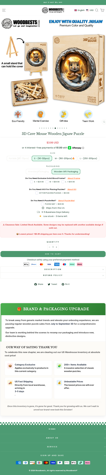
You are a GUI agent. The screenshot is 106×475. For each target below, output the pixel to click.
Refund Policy (53, 275)
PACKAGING (53, 166)
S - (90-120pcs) (42, 158)
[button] (84, 10)
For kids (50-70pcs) (19, 158)
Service (52, 447)
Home (52, 429)
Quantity (53, 242)
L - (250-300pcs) (88, 158)
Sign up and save (52, 455)
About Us (52, 438)
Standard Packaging (38, 171)
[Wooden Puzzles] (53, 10)
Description (53, 269)
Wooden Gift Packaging (66, 171)
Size (52, 153)
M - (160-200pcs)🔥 (65, 158)
